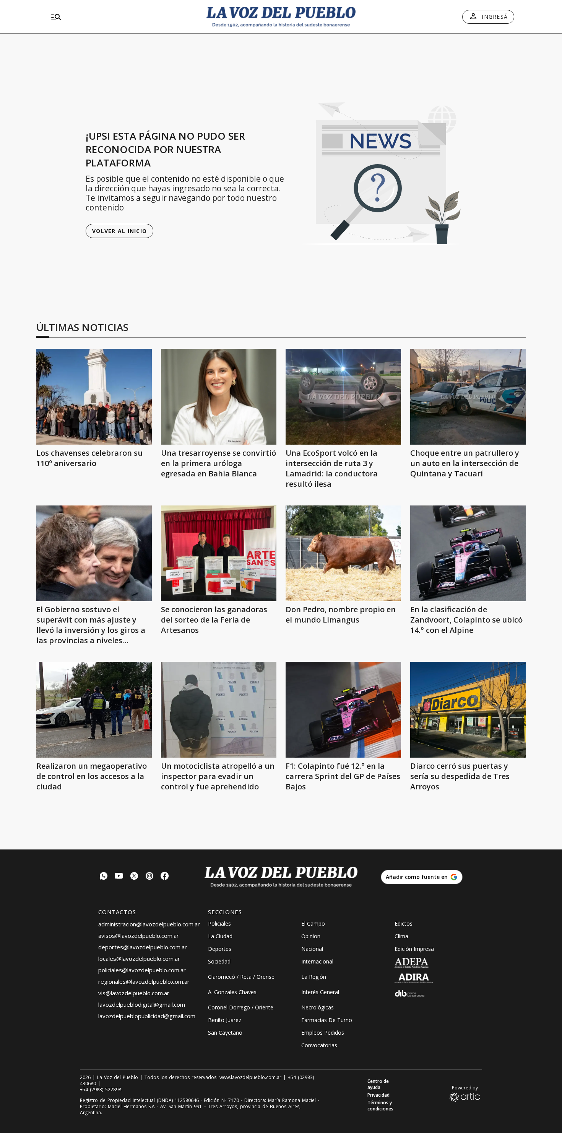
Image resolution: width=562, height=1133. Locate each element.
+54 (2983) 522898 (100, 1090)
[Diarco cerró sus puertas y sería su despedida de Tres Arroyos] (468, 710)
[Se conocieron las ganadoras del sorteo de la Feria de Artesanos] (218, 553)
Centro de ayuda (378, 1084)
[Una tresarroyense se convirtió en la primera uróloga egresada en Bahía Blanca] (218, 397)
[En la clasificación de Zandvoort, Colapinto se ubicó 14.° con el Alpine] (468, 553)
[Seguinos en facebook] (165, 877)
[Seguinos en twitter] (134, 877)
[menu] (122, 16)
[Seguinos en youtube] (119, 877)
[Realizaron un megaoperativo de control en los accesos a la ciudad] (94, 710)
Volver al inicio (119, 231)
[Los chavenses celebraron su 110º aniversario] (94, 397)
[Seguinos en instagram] (149, 877)
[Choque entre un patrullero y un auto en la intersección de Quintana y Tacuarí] (468, 397)
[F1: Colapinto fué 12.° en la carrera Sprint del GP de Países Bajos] (343, 710)
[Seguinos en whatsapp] (103, 877)
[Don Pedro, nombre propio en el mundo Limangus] (343, 553)
